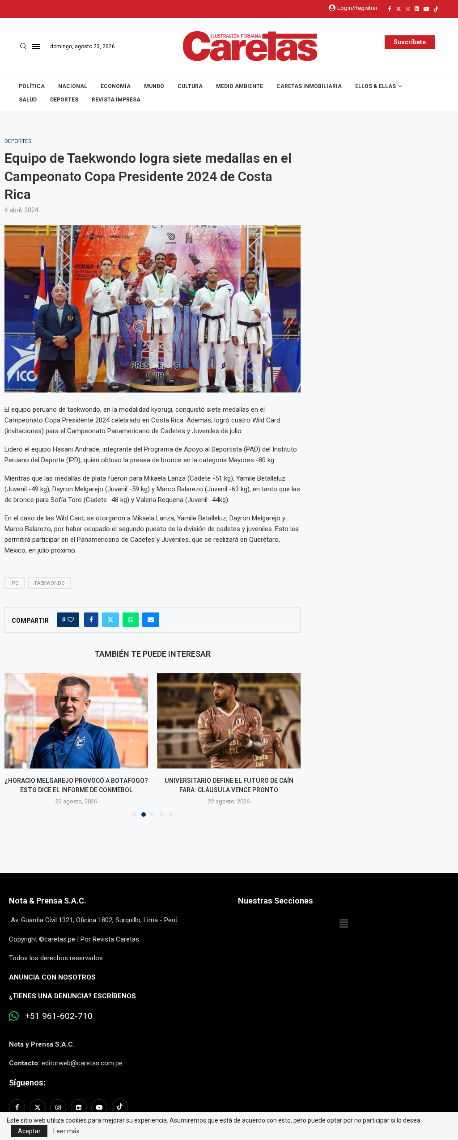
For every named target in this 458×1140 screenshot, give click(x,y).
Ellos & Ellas (375, 86)
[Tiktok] (436, 9)
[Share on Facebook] (91, 619)
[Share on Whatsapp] (131, 619)
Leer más (66, 1131)
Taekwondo (49, 583)
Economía (116, 86)
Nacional (72, 86)
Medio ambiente (239, 86)
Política (32, 86)
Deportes (64, 100)
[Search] (23, 46)
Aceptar (29, 1131)
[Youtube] (426, 9)
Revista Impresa (116, 100)
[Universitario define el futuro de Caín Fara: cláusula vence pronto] (229, 720)
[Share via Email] (150, 619)
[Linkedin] (417, 9)
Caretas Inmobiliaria (309, 86)
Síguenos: (27, 1082)
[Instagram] (408, 9)
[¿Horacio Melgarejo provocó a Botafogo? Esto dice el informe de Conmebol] (76, 720)
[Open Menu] (36, 46)
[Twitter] (398, 9)
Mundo (154, 86)
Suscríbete (410, 42)
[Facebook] (390, 9)
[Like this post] (71, 619)
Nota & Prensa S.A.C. (47, 900)
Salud (28, 100)
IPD (14, 583)
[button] (16, 744)
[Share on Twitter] (110, 619)
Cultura (190, 86)
